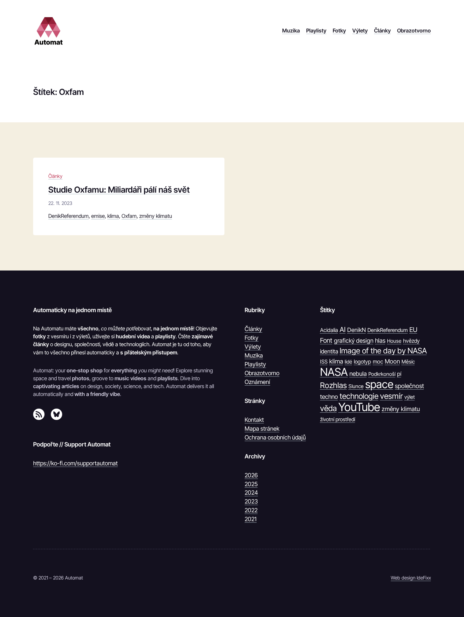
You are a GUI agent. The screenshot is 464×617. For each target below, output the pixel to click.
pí (399, 373)
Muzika (254, 355)
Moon (392, 361)
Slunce (356, 386)
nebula (358, 373)
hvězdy (411, 341)
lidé (348, 361)
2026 (251, 475)
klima (113, 216)
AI (343, 329)
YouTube (359, 407)
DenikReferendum (68, 216)
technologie (359, 396)
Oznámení (257, 381)
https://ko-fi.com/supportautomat (75, 463)
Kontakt (254, 419)
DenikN (356, 329)
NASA (334, 372)
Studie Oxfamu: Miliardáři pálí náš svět (119, 190)
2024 (251, 492)
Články (55, 176)
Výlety (253, 346)
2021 (251, 518)
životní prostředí (337, 419)
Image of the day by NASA (383, 350)
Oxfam (129, 216)
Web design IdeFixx (411, 578)
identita (329, 351)
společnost (409, 386)
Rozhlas (333, 385)
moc (378, 361)
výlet (409, 397)
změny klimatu (155, 216)
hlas (380, 340)
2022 (251, 510)
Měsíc (408, 361)
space (379, 384)
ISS (324, 361)
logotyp (362, 361)
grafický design (353, 340)
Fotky (252, 337)
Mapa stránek (262, 428)
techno (329, 396)
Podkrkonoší (382, 374)
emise (98, 216)
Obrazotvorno (262, 373)
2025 (251, 483)
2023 (251, 501)
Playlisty (255, 364)
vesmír (391, 396)
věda (328, 408)
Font (326, 340)
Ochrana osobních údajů (275, 437)
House (394, 341)
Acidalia (329, 330)
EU (413, 330)
